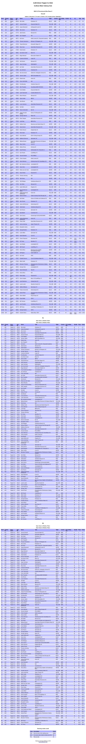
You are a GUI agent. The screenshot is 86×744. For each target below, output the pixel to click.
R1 (70, 18)
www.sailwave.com (43, 741)
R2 (75, 18)
